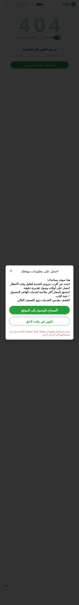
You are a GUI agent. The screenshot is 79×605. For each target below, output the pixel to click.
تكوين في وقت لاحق (39, 321)
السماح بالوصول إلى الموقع (39, 310)
